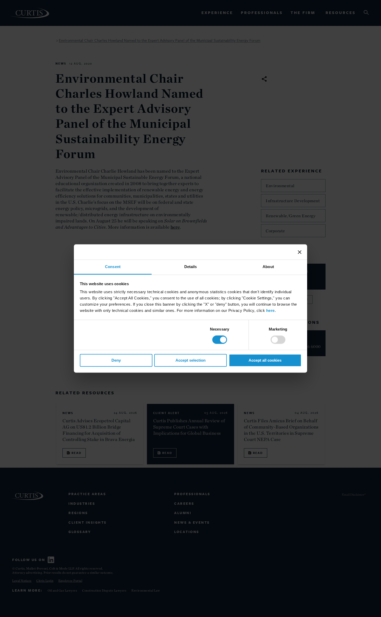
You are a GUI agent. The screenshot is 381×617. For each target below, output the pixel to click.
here (270, 310)
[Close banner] (299, 252)
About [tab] (268, 266)
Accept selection (190, 360)
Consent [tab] (113, 266)
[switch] (278, 340)
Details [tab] (190, 266)
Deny (116, 360)
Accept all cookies (265, 360)
